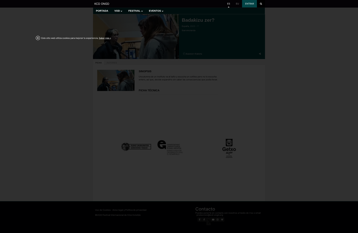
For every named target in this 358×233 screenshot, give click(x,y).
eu (237, 3)
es (228, 3)
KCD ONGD (101, 3)
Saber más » (105, 38)
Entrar (249, 3)
